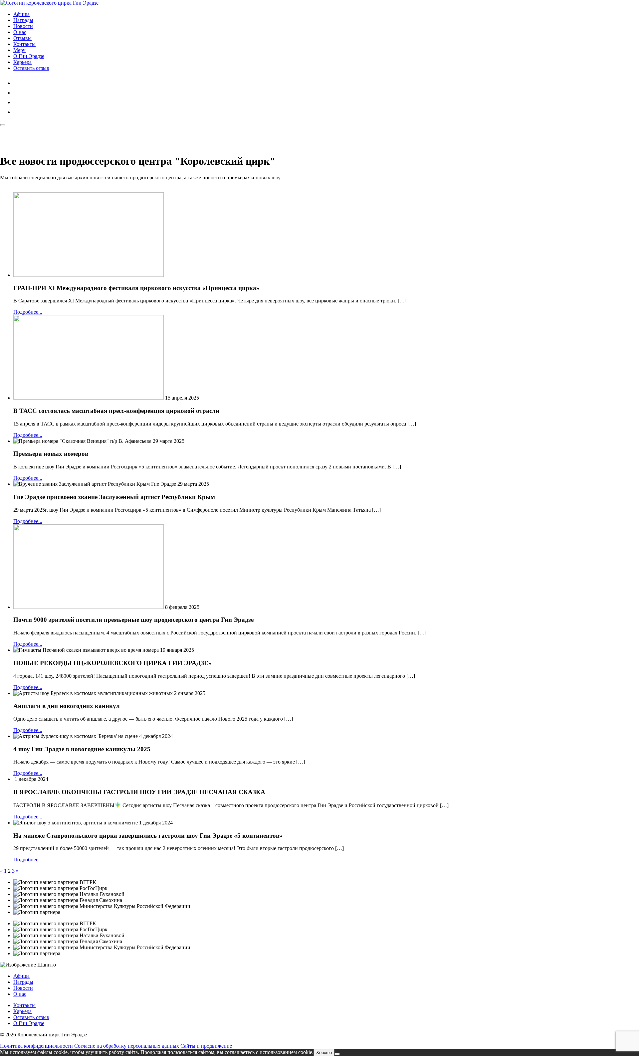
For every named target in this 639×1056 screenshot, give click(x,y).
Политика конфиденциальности (36, 1046)
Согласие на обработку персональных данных (126, 1046)
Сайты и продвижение (206, 1046)
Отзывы (22, 38)
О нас (19, 32)
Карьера (22, 62)
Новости (23, 26)
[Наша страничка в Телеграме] (17, 112)
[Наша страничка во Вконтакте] (17, 102)
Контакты (24, 44)
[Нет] (337, 1054)
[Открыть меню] (2, 125)
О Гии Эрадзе (28, 56)
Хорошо (324, 1052)
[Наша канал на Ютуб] (17, 83)
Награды (23, 20)
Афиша (21, 14)
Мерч (19, 50)
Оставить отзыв (31, 68)
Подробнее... (27, 312)
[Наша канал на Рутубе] (17, 92)
